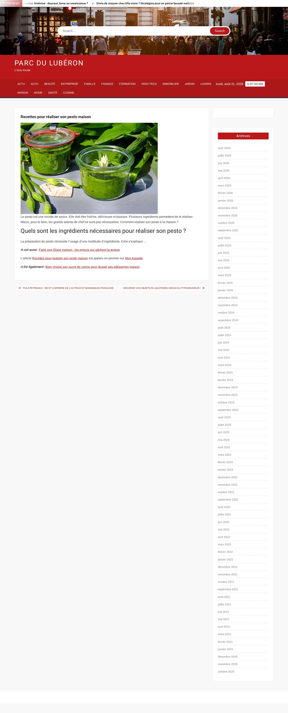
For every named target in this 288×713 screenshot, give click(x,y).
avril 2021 (224, 626)
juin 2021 (223, 611)
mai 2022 (223, 529)
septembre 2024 (228, 320)
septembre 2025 (228, 230)
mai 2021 (223, 619)
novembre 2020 (227, 664)
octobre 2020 (226, 671)
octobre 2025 (226, 222)
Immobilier (171, 83)
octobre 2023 (226, 402)
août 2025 (224, 237)
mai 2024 (223, 350)
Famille (89, 83)
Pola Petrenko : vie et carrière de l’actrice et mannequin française (68, 288)
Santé (52, 92)
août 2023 (224, 417)
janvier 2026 (225, 200)
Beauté (49, 83)
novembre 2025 (227, 215)
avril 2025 (224, 267)
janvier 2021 (225, 649)
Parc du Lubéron (49, 63)
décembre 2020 (227, 656)
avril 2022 (224, 537)
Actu (21, 83)
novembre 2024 (227, 305)
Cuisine (68, 92)
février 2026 (225, 192)
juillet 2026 (224, 155)
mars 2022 (224, 544)
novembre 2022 (227, 484)
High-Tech (149, 83)
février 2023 (225, 462)
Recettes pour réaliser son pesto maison (60, 258)
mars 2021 (224, 634)
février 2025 (225, 282)
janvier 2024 (225, 379)
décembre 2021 (227, 566)
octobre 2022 (226, 492)
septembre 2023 (228, 409)
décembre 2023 (227, 387)
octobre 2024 (226, 312)
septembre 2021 (228, 589)
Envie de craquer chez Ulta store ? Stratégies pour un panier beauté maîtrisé (123, 3)
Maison (22, 92)
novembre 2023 (227, 394)
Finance (107, 83)
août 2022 (224, 507)
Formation (127, 83)
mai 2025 (223, 260)
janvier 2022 (225, 559)
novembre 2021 (227, 574)
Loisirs (205, 83)
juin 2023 (223, 432)
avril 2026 (224, 178)
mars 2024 (224, 365)
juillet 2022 (224, 514)
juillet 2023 (224, 424)
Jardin (190, 83)
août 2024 (224, 327)
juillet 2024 (224, 335)
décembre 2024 (227, 297)
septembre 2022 (228, 499)
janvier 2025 (225, 290)
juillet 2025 (224, 245)
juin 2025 (223, 252)
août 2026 (224, 148)
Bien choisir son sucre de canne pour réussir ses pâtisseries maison (92, 266)
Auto (34, 83)
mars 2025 (224, 275)
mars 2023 (224, 454)
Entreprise (69, 83)
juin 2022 (223, 522)
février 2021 (225, 641)
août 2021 (224, 596)
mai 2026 (223, 170)
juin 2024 (223, 342)
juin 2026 (223, 163)
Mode (38, 92)
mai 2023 (223, 439)
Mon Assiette (134, 258)
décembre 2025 (227, 208)
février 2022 (225, 551)
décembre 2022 (227, 477)
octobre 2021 (226, 581)
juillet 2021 (224, 604)
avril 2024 (224, 357)
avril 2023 (224, 447)
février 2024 (225, 372)
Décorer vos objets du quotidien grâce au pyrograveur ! (161, 288)
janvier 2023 (225, 469)
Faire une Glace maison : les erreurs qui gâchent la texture (79, 249)
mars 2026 (224, 185)
